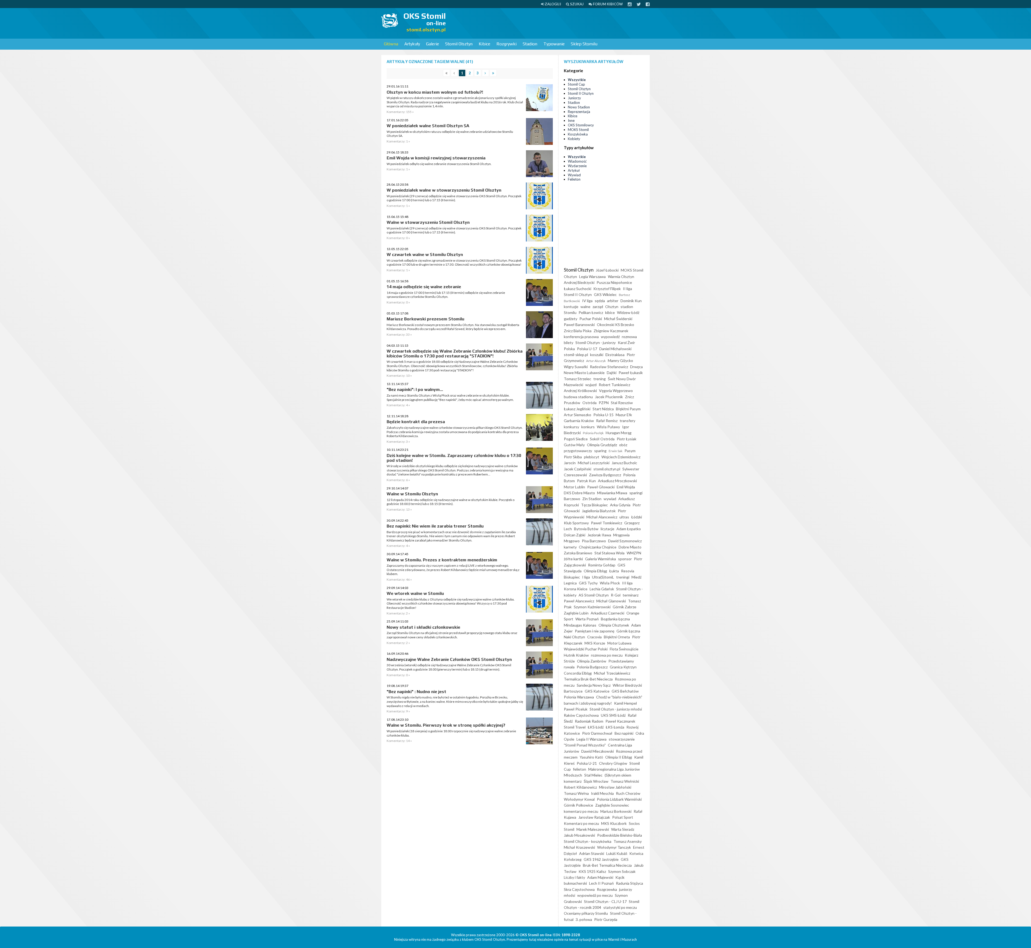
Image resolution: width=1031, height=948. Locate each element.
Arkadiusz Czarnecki (607, 613)
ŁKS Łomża (615, 727)
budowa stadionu (578, 396)
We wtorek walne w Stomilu (415, 593)
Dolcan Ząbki (574, 535)
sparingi (635, 493)
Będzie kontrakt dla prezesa (416, 421)
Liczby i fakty (574, 877)
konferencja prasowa (581, 336)
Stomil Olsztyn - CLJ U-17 (605, 901)
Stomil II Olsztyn (581, 93)
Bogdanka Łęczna (615, 619)
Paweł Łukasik (631, 372)
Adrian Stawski (591, 853)
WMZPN (634, 553)
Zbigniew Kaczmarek (611, 330)
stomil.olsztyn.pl (606, 469)
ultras (624, 517)
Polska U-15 (603, 414)
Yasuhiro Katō (591, 757)
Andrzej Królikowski (580, 390)
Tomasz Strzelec (577, 378)
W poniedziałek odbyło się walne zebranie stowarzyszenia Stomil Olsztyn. (439, 164)
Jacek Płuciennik (609, 396)
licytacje (607, 528)
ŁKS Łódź (596, 727)
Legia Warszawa (592, 276)
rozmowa (629, 336)
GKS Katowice (597, 691)
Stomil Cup (576, 84)
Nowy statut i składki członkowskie (423, 627)
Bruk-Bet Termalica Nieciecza (607, 865)
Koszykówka (578, 134)
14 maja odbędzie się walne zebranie (424, 286)
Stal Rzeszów (622, 402)
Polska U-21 (587, 763)
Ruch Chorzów (628, 793)
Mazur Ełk (624, 414)
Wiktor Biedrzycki (627, 685)
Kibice (484, 43)
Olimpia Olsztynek (613, 625)
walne (585, 306)
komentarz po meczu (581, 811)
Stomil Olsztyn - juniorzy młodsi (616, 709)
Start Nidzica (603, 409)
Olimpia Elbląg (595, 571)
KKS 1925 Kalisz (592, 871)
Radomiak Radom (589, 721)
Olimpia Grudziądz (602, 444)
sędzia (600, 300)
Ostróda (589, 402)
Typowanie (554, 43)
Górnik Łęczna (628, 631)
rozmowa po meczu (607, 655)
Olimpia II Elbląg (618, 757)
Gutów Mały (574, 444)
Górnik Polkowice (578, 805)
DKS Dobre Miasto (579, 493)
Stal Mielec (593, 775)
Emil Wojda (626, 487)
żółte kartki (573, 559)
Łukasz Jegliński (577, 409)
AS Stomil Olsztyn (594, 595)
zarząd (598, 306)
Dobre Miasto (630, 547)
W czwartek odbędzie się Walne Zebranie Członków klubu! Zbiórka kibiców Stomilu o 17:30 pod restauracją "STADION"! (454, 353)
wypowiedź (610, 336)
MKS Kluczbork (614, 823)
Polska (569, 348)
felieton (579, 769)
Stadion (530, 43)
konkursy (571, 426)
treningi (622, 577)
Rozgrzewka (607, 889)
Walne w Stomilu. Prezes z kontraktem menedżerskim (442, 559)
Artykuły (412, 43)
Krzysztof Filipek (607, 288)
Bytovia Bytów (586, 528)
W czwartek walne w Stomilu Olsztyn (425, 254)
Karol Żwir (626, 342)
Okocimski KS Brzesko (615, 324)
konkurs (588, 426)
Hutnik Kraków (576, 655)
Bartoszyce (573, 691)
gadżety (570, 318)
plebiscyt (591, 457)
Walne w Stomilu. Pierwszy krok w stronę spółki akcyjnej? (446, 725)
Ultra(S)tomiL (603, 577)
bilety (568, 342)
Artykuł (574, 170)
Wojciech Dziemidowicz (620, 457)
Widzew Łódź (628, 312)
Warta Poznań (587, 619)
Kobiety (574, 139)
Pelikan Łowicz (591, 312)
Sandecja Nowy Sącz (594, 685)
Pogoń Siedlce (576, 439)
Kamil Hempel (625, 703)
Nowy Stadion (579, 107)
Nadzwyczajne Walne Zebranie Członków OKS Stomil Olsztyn (449, 659)
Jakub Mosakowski (579, 835)
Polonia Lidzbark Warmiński (619, 799)
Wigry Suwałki (576, 366)
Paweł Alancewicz (579, 601)
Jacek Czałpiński (577, 469)
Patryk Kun (586, 480)
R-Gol (615, 595)
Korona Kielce (575, 589)
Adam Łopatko (628, 528)
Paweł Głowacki (601, 487)
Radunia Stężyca (629, 883)
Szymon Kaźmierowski (592, 607)
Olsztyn (611, 306)
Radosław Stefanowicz (609, 366)
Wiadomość (577, 161)
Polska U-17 (587, 348)
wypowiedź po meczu (595, 895)
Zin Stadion (591, 498)
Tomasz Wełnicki (625, 781)
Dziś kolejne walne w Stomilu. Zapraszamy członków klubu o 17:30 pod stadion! (454, 458)
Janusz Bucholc (624, 462)
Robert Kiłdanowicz (580, 787)
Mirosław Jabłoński (615, 787)
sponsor (625, 559)
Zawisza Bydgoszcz (605, 475)
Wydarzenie (577, 166)
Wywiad (574, 175)
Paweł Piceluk (575, 709)
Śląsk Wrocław (596, 781)
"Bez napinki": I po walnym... (415, 389)
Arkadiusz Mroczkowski (617, 480)
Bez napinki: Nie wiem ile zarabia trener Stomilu (435, 526)
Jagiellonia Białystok (599, 510)
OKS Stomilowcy (581, 125)
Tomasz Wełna (576, 793)
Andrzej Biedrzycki (579, 282)
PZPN (604, 402)
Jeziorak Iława (599, 535)
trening (599, 378)
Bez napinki (624, 733)
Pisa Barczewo (594, 541)
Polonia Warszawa (579, 697)
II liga (627, 288)
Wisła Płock (610, 583)
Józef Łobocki (607, 270)
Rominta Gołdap (601, 565)
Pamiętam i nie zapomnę (594, 631)
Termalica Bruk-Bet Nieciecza (588, 679)
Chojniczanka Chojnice (597, 547)
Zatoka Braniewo (578, 553)
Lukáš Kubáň (616, 853)
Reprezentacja (579, 111)
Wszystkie (577, 80)
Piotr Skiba (573, 457)
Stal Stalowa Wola (609, 553)
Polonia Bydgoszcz (592, 667)
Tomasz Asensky (627, 841)
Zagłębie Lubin (576, 613)
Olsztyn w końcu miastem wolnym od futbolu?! (435, 92)
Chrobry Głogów (613, 763)
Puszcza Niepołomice (614, 282)
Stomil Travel (575, 727)
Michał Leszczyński (593, 462)
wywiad (610, 498)
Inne (571, 120)
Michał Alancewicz (601, 517)
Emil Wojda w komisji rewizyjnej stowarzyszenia (436, 157)
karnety (570, 547)
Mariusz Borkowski (615, 811)
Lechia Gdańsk (602, 589)
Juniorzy (574, 98)
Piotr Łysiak (626, 439)
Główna (391, 43)
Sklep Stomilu (584, 43)
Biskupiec (572, 577)
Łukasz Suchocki (577, 288)
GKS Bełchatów (625, 691)
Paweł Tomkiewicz (606, 523)
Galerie (432, 43)
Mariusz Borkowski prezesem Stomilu (425, 318)
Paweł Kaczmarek (620, 721)
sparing (600, 450)
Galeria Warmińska (600, 559)
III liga (627, 583)
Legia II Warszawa (591, 739)
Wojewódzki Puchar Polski (586, 649)
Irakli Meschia (602, 793)
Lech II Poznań (601, 883)
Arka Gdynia (620, 505)
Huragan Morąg (618, 432)
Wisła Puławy (608, 426)
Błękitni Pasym (628, 409)
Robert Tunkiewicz (614, 384)
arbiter (612, 300)
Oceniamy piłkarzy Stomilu (586, 913)
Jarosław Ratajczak (594, 817)
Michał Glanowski (611, 601)
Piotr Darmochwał (597, 733)
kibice (610, 312)
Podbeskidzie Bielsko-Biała (619, 835)
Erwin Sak (615, 451)
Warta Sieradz (622, 829)
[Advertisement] (552, 23)
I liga (586, 577)
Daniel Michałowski (615, 348)
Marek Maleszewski (592, 829)
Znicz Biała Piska (577, 330)
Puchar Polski (590, 318)
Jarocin (570, 462)
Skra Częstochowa (579, 889)
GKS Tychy (588, 583)
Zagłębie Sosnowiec (612, 805)
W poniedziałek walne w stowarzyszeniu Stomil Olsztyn (444, 190)
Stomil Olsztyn (459, 43)
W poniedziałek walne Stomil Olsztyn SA (428, 125)
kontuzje (571, 306)
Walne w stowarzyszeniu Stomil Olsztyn (428, 222)
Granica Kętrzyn (623, 667)
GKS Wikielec (605, 294)
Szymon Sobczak (622, 871)
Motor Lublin (574, 487)
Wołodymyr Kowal (579, 799)
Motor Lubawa (619, 643)
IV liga (587, 300)
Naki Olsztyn (574, 637)
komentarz (573, 781)
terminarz (630, 595)
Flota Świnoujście (624, 649)
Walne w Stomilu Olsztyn (412, 493)
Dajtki (611, 372)
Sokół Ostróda (602, 439)
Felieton (574, 179)
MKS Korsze (595, 643)
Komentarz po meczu (581, 823)
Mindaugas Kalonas (580, 625)
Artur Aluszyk (596, 361)
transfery (627, 420)
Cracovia (594, 637)
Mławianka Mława (612, 493)
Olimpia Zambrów (591, 661)
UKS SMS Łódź (613, 715)
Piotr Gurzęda (605, 919)
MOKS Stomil (578, 129)
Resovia (627, 571)
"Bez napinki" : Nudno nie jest (416, 691)
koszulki (596, 354)
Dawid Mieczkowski (597, 751)
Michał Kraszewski (579, 847)
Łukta (614, 571)
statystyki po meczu (620, 907)
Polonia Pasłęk (593, 433)
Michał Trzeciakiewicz (612, 673)
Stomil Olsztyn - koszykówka (587, 841)
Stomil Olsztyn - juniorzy (595, 342)
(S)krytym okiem (618, 775)
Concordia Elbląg (578, 673)
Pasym (630, 450)
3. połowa (584, 919)
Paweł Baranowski (579, 324)
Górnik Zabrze (624, 607)
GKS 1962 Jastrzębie (601, 859)
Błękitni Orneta (617, 637)
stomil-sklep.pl (576, 354)
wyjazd (591, 384)
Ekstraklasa (615, 354)
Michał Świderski (618, 318)
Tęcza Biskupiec (594, 505)
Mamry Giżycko (620, 360)
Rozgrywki (506, 43)
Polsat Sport (622, 817)
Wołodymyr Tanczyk (614, 847)
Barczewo (572, 498)
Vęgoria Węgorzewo (616, 390)
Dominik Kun (631, 300)
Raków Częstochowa (581, 715)
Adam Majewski (600, 877)
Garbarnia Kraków (579, 420)
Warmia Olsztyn (621, 276)
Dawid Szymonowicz (625, 541)
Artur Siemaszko (577, 414)
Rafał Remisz (607, 420)
